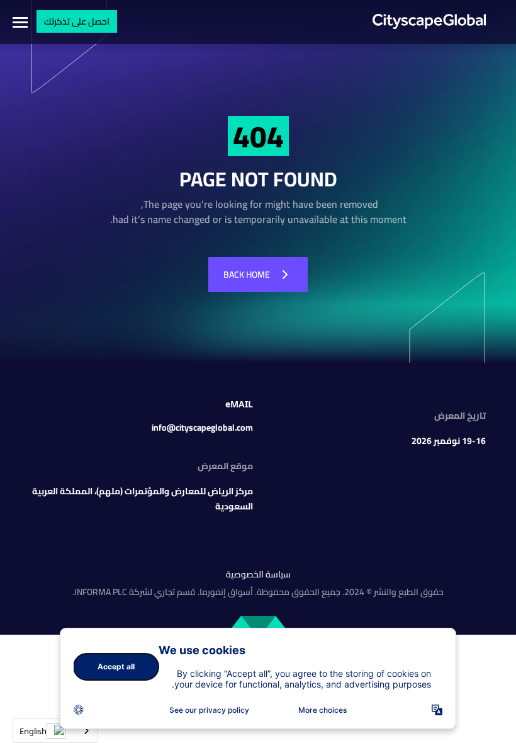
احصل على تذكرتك (76, 21)
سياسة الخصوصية (258, 574)
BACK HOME (246, 274)
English (33, 731)
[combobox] (55, 730)
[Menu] (18, 22)
